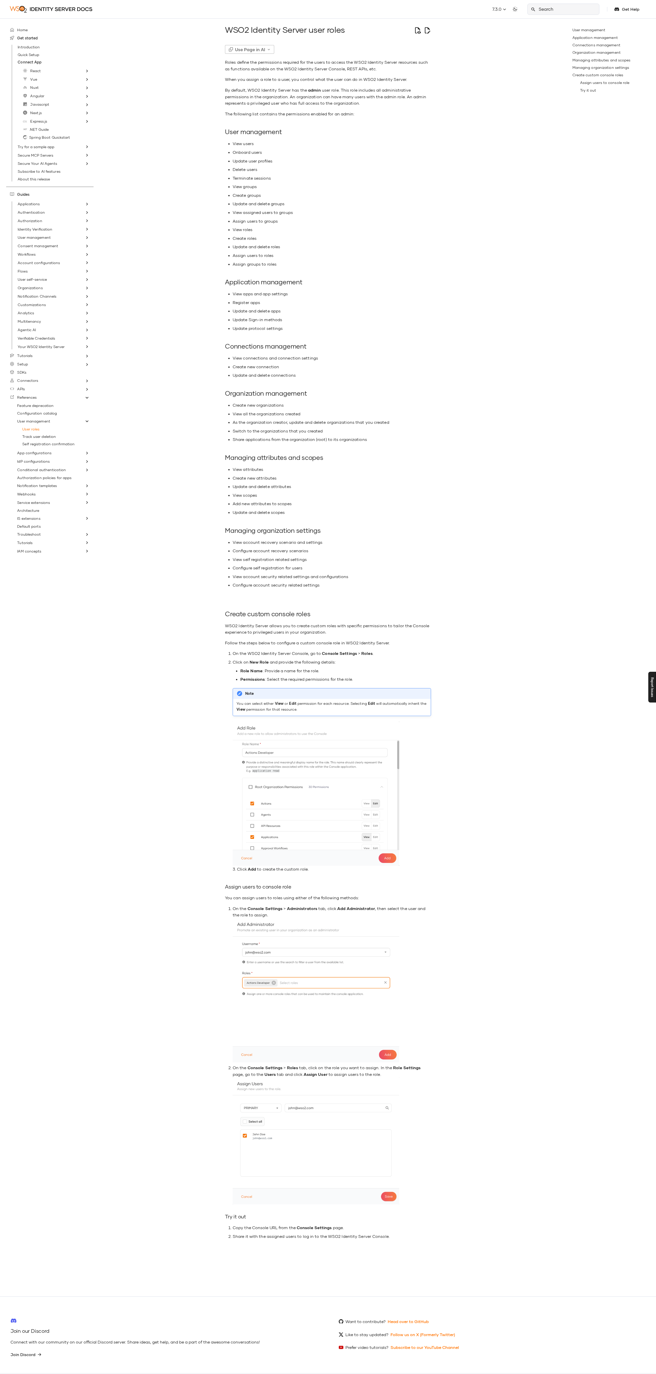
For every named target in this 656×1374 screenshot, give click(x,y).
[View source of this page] (417, 30)
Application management (595, 37)
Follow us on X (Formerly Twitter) (423, 1334)
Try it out (588, 90)
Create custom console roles (597, 75)
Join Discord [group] (23, 1354)
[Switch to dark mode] (515, 9)
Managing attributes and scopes (601, 60)
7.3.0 (497, 9)
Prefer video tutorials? (366, 1347)
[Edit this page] (427, 30)
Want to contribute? (365, 1321)
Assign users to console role (605, 82)
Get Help (630, 9)
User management (589, 30)
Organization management (596, 52)
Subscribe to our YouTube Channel (425, 1347)
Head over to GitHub (408, 1321)
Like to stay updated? (366, 1334)
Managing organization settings (600, 67)
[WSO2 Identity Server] (51, 9)
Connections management (596, 45)
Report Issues (652, 687)
